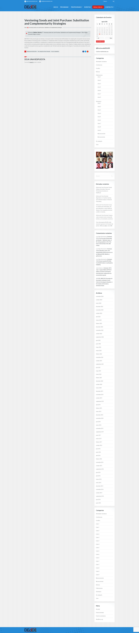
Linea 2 (99, 106)
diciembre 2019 (99, 391)
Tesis (97, 144)
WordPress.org (99, 619)
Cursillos (98, 68)
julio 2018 (98, 421)
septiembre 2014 (100, 496)
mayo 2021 (98, 371)
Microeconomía (101, 137)
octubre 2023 (99, 313)
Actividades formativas (101, 61)
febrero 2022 (99, 354)
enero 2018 (98, 425)
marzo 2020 (99, 387)
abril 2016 (98, 455)
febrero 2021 (99, 377)
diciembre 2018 (99, 415)
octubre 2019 (99, 398)
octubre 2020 (99, 384)
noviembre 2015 (99, 462)
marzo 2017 (99, 438)
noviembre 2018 (99, 418)
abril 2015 (98, 476)
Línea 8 (99, 127)
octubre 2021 (99, 360)
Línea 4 (99, 113)
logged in (31, 62)
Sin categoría (99, 141)
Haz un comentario (55, 51)
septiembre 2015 (100, 469)
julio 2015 (98, 472)
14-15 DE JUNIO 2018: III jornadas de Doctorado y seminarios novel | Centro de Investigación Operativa (104, 280)
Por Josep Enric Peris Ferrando (44, 51)
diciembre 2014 (99, 486)
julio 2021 (98, 367)
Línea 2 (99, 80)
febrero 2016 (99, 459)
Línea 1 (99, 77)
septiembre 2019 (100, 401)
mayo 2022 (98, 347)
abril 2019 (98, 404)
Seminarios (98, 101)
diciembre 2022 (99, 327)
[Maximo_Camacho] (99, 166)
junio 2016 (98, 452)
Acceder (98, 609)
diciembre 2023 (99, 306)
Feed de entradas (100, 612)
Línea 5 (99, 87)
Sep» (111, 38)
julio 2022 (98, 340)
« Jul (98, 38)
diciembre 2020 (99, 381)
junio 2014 (98, 503)
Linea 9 (99, 130)
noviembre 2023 (99, 310)
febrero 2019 (99, 408)
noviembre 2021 (99, 357)
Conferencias (99, 65)
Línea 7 (99, 93)
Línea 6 (99, 90)
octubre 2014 (99, 492)
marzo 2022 (99, 350)
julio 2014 (98, 499)
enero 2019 (98, 411)
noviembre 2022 (99, 330)
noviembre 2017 (99, 428)
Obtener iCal (100, 41)
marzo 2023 (99, 320)
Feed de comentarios (101, 616)
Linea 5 (99, 116)
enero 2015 (98, 482)
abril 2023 (98, 316)
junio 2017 (98, 435)
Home (25, 27)
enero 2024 (98, 303)
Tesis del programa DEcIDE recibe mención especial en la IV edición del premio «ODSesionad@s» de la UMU (104, 224)
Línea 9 (99, 97)
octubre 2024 (99, 299)
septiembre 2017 (100, 432)
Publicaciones (99, 75)
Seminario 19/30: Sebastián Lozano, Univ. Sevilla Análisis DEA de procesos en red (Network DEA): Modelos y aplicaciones (104, 252)
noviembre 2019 (99, 394)
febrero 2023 (99, 323)
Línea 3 (99, 83)
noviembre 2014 (99, 489)
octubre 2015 (99, 465)
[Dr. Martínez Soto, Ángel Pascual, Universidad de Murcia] (110, 154)
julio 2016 (98, 448)
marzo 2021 (99, 374)
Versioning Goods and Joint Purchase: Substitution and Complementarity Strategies (45, 27)
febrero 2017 (99, 442)
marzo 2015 (99, 479)
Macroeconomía (101, 133)
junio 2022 (98, 343)
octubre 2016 (99, 445)
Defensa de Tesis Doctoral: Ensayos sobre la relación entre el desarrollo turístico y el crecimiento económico (104, 217)
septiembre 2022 (100, 337)
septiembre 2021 (100, 364)
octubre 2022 (99, 333)
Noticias (98, 71)
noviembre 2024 (99, 296)
